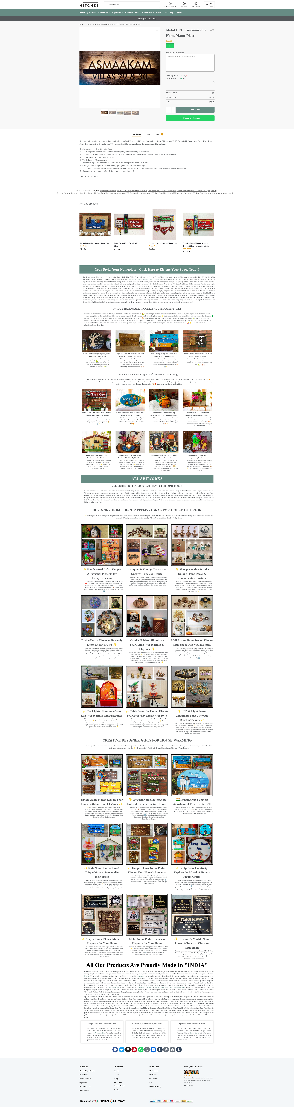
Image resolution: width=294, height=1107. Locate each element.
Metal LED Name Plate (195, 193)
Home (81, 24)
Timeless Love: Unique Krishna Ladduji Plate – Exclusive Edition (196, 244)
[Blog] (166, 1049)
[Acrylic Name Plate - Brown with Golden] (213, 30)
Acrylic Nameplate (80, 193)
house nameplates (115, 193)
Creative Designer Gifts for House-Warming (147, 740)
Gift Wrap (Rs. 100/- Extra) (176, 76)
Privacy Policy (119, 1086)
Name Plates (83, 1075)
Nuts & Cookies (85, 1079)
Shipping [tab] (147, 134)
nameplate (224, 193)
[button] (209, 4)
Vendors (88, 24)
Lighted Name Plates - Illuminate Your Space (132, 191)
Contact (117, 1090)
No (184, 79)
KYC (151, 1083)
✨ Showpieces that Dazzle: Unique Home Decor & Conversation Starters (192, 574)
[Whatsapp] (141, 1049)
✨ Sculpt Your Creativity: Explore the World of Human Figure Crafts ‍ (192, 872)
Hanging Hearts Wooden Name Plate (163, 243)
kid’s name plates (99, 1033)
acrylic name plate (68, 193)
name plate (207, 193)
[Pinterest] (134, 1049)
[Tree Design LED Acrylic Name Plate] (211, 30)
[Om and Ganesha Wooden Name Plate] (95, 224)
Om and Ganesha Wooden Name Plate (94, 243)
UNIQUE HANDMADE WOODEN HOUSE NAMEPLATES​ (147, 308)
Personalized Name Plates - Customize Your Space (193, 191)
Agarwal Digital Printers (101, 24)
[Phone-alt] (147, 1049)
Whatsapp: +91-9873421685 (147, 19)
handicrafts (140, 976)
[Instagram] (128, 1049)
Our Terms (118, 1083)
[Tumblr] (160, 1049)
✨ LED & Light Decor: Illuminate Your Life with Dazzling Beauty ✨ (192, 715)
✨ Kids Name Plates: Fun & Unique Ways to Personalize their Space (102, 872)
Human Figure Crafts (87, 1071)
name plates (216, 193)
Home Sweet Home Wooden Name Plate (127, 244)
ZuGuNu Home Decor (145, 987)
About (116, 1075)
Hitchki (86, 976)
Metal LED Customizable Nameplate (134, 193)
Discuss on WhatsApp (191, 118)
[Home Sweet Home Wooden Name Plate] (129, 224)
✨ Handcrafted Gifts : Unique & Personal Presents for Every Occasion (102, 574)
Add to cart (195, 110)
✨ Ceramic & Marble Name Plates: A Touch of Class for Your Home (192, 943)
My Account (196, 6)
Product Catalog (155, 1086)
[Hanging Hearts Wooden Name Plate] (164, 224)
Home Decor (194, 1033)
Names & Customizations (175, 53)
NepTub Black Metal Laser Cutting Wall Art (169, 987)
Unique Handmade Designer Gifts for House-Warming (147, 374)
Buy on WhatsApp (96, 249)
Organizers (83, 1083)
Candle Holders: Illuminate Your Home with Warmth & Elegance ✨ (147, 645)
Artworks (184, 6)
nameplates (231, 193)
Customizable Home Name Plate (98, 193)
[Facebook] (115, 1049)
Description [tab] (136, 134)
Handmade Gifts (85, 1086)
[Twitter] (122, 1049)
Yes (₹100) (172, 79)
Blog (116, 1079)
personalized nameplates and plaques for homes (143, 279)
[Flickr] (153, 1049)
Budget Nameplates (170, 6)
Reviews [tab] (158, 134)
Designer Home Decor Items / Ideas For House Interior (147, 510)
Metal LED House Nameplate (177, 193)
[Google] (172, 1049)
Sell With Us (153, 1079)
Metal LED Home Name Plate (157, 193)
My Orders (153, 1075)
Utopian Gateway (113, 987)
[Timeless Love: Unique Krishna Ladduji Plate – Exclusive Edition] (198, 224)
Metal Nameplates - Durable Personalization (162, 191)
